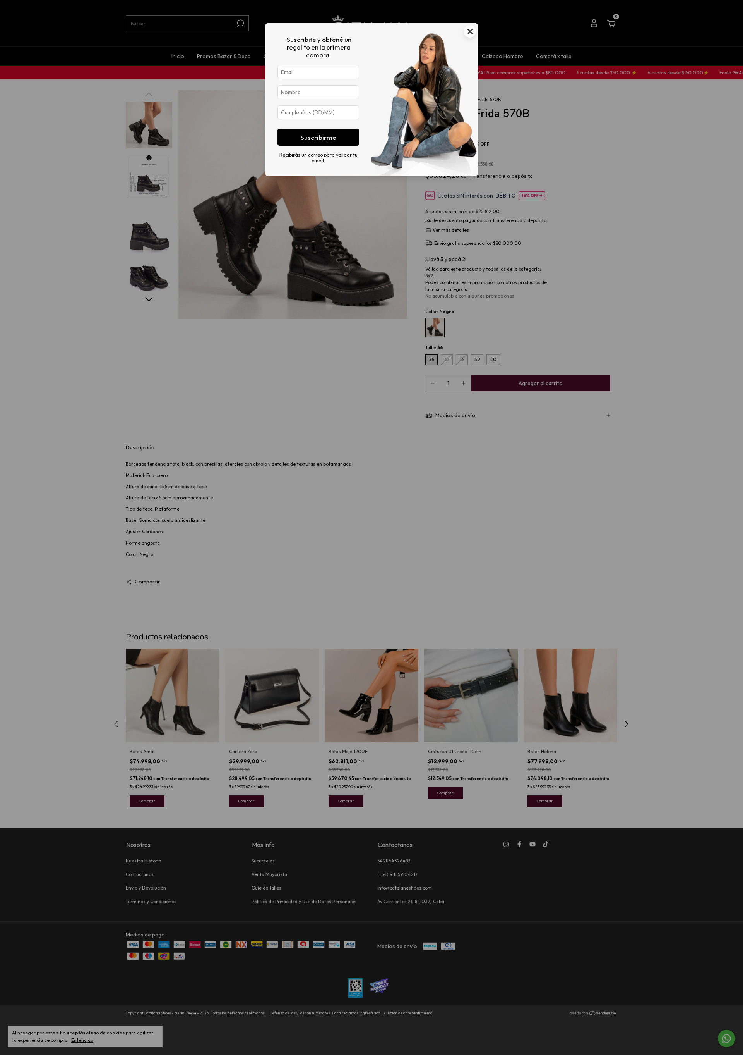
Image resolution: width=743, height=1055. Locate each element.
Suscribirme (318, 137)
